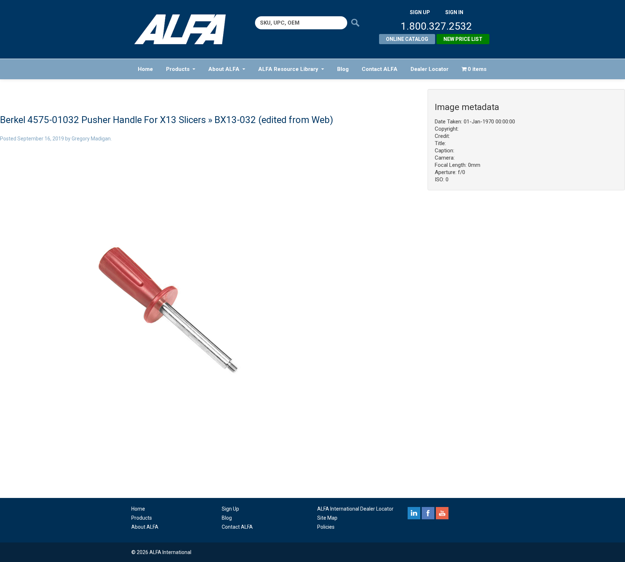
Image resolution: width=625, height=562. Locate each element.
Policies (326, 527)
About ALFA (223, 69)
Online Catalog (407, 39)
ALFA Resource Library (288, 69)
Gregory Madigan (91, 138)
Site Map (327, 518)
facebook (428, 513)
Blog (343, 69)
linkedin (414, 513)
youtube (442, 513)
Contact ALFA (379, 69)
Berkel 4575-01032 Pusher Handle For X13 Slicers (103, 119)
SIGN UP (420, 12)
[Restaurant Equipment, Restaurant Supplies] (185, 29)
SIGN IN (454, 12)
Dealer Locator (429, 69)
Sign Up (230, 509)
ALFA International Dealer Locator (355, 509)
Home (145, 69)
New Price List (462, 39)
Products (178, 69)
